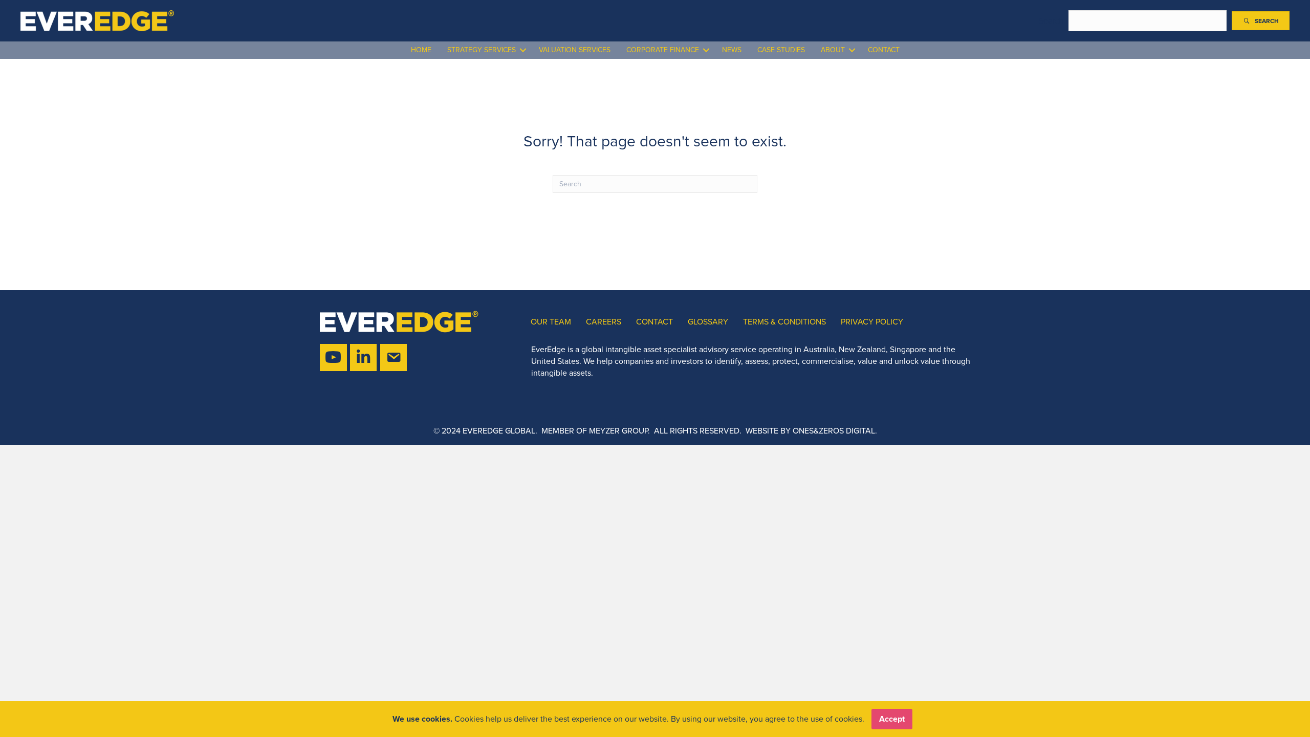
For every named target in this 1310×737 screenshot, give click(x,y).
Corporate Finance (662, 50)
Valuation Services (574, 50)
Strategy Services (481, 50)
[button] (1261, 21)
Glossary (708, 322)
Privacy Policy (872, 322)
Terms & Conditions (784, 322)
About (833, 50)
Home (421, 50)
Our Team (551, 322)
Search (1051, 21)
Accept (892, 719)
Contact (884, 50)
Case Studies (781, 50)
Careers (603, 322)
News (731, 50)
